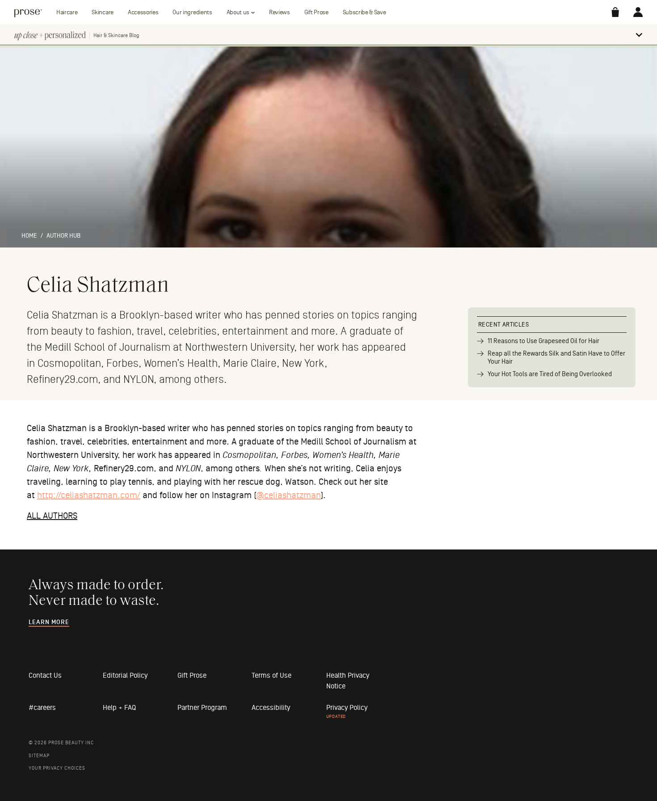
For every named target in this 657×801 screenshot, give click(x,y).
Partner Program (202, 708)
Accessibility (271, 708)
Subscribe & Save (364, 12)
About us (238, 12)
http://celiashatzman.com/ (88, 495)
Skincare (102, 12)
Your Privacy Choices (57, 768)
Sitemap (39, 756)
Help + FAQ (119, 708)
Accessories (143, 12)
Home (29, 235)
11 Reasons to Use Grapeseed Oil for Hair (543, 341)
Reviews (279, 12)
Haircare (66, 12)
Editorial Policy (125, 675)
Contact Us (45, 675)
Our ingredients (192, 12)
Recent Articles (503, 324)
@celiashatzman (288, 495)
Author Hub (63, 235)
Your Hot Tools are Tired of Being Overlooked (550, 374)
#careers (42, 708)
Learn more (49, 622)
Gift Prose (316, 12)
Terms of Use (271, 675)
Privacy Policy (346, 708)
